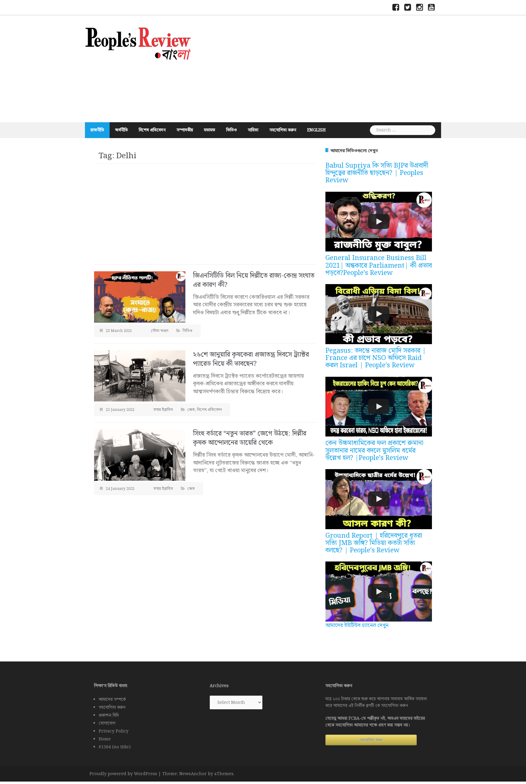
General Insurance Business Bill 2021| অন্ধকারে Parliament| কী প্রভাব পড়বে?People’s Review (378, 265)
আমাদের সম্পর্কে (112, 699)
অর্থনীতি (121, 130)
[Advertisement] (322, 69)
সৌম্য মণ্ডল (159, 331)
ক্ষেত (191, 410)
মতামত (209, 130)
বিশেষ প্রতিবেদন (152, 130)
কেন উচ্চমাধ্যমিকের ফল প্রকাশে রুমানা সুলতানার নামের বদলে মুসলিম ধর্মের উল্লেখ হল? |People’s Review (374, 450)
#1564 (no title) (115, 747)
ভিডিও (231, 130)
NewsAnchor (193, 774)
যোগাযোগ (107, 723)
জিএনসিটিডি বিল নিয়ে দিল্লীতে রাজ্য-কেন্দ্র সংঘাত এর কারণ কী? (253, 280)
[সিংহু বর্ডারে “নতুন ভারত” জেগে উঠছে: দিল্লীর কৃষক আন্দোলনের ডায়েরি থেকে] (139, 454)
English (316, 130)
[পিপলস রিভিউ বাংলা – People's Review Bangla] (138, 42)
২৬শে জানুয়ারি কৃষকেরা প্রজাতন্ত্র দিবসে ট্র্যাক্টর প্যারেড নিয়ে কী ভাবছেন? (251, 359)
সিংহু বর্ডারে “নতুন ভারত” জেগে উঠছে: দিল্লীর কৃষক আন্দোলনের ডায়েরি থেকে (249, 438)
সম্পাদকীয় (185, 130)
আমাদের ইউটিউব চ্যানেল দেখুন (356, 625)
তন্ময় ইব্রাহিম (163, 410)
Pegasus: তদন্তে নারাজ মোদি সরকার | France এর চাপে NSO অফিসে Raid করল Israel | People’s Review (375, 358)
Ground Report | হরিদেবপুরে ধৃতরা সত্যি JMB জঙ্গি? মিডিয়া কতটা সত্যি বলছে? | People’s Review (373, 543)
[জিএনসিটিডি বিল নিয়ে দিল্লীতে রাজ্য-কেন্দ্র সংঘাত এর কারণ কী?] (139, 296)
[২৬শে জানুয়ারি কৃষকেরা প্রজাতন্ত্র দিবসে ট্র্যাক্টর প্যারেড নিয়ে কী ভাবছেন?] (139, 375)
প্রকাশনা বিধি (109, 715)
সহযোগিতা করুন (282, 130)
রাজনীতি (97, 130)
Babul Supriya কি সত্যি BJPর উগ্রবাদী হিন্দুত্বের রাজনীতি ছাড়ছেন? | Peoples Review (376, 173)
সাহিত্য (253, 130)
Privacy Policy (113, 731)
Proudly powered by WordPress (123, 774)
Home (105, 739)
